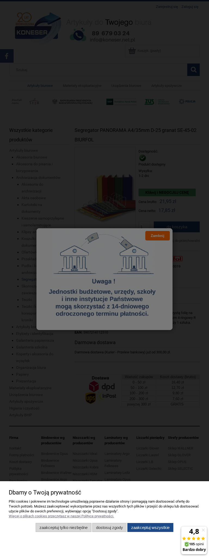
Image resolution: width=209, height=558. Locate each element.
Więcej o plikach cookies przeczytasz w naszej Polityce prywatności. (61, 516)
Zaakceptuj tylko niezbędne (63, 527)
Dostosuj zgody (109, 527)
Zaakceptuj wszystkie (150, 527)
